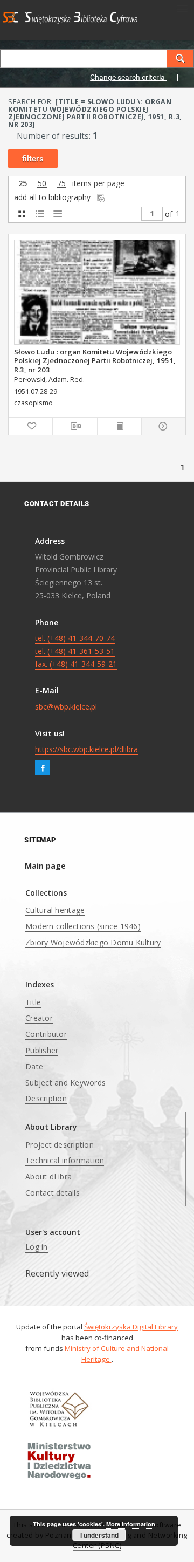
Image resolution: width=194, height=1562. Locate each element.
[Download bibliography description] (74, 426)
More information (130, 1524)
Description (46, 1098)
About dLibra (48, 1176)
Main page (45, 866)
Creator (39, 1018)
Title (33, 1002)
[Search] (180, 58)
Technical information (64, 1160)
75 (61, 184)
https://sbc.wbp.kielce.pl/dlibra (86, 749)
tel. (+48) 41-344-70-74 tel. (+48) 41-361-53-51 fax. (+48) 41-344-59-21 (76, 651)
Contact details (52, 1193)
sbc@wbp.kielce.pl (66, 706)
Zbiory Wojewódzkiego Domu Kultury (93, 942)
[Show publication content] (119, 426)
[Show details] (162, 426)
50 (42, 184)
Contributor (46, 1034)
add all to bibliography (53, 197)
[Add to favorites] (30, 426)
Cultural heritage (55, 910)
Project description (59, 1145)
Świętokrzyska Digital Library (131, 1327)
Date (34, 1066)
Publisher (41, 1050)
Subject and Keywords (65, 1082)
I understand (99, 1535)
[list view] (57, 214)
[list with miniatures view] (39, 214)
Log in (36, 1247)
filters (33, 158)
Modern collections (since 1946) (83, 926)
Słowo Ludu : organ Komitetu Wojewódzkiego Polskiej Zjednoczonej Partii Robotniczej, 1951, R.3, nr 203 (95, 360)
